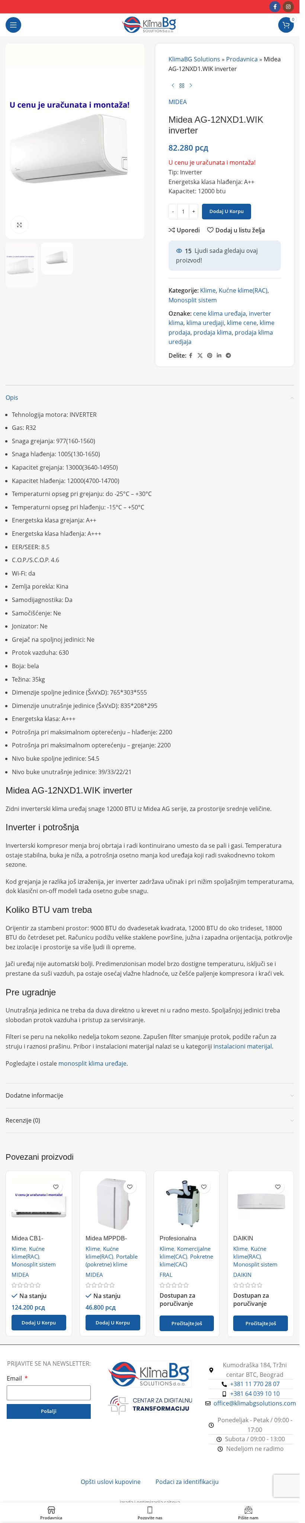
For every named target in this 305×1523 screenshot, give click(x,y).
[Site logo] (150, 24)
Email (15, 1378)
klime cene (242, 323)
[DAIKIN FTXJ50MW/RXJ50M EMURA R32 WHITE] (260, 1203)
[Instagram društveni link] (288, 6)
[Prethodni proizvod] (172, 85)
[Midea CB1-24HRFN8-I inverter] (39, 1203)
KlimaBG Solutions (194, 59)
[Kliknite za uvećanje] (19, 224)
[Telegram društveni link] (228, 356)
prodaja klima (212, 332)
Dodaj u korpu (226, 211)
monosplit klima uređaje (92, 1063)
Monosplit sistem (192, 300)
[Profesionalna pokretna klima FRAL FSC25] (187, 1203)
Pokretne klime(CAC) (186, 1260)
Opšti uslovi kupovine (111, 1482)
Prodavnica (242, 59)
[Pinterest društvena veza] (210, 356)
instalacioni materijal (243, 1046)
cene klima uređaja (219, 313)
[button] (39, 1322)
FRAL (166, 1274)
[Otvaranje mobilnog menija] (13, 24)
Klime (208, 290)
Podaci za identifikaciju (187, 1482)
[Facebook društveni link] (274, 6)
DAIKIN (242, 1274)
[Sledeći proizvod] (190, 85)
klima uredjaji (205, 323)
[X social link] (200, 356)
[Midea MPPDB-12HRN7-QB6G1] (113, 1203)
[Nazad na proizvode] (181, 85)
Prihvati (271, 1507)
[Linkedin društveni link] (219, 356)
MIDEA (177, 102)
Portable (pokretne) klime (112, 1260)
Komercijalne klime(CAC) (185, 1252)
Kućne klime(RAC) (243, 290)
